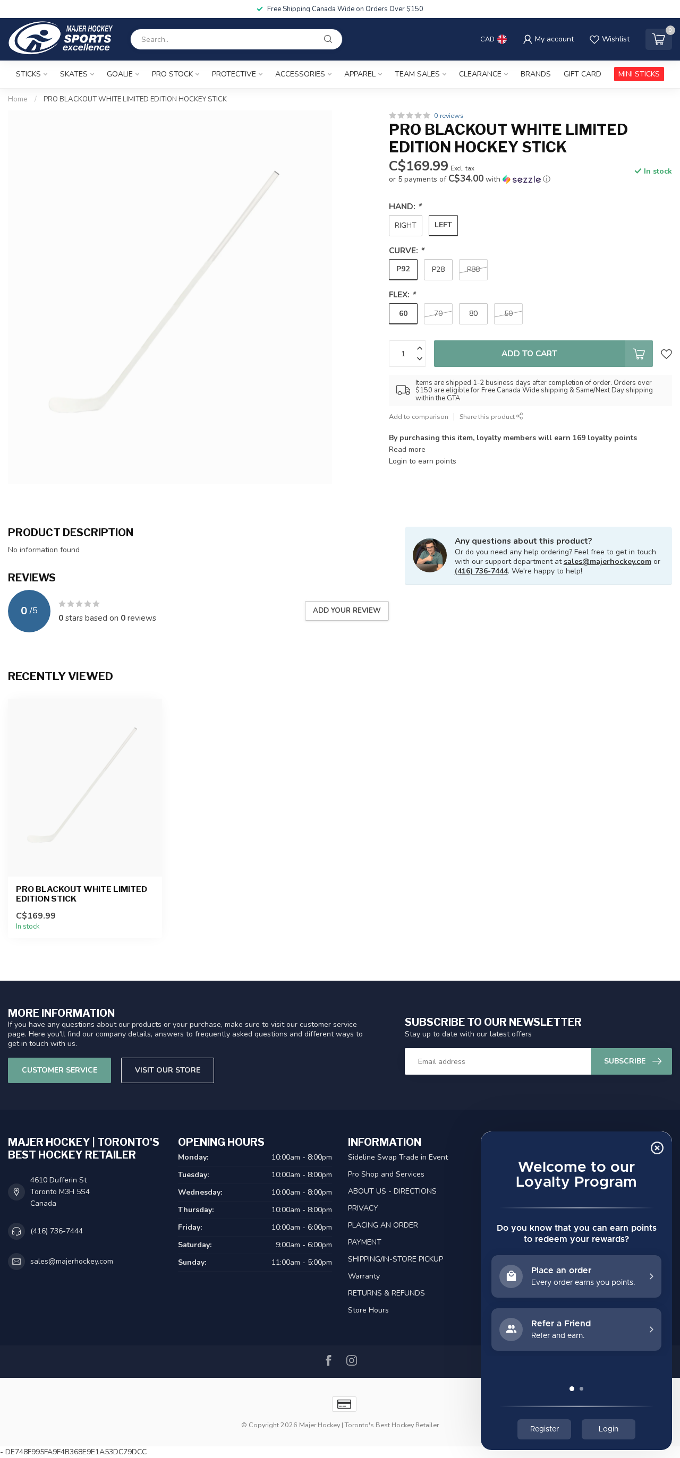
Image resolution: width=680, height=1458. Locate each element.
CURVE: (406, 250)
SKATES (74, 74)
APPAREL (360, 74)
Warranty (364, 1276)
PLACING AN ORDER (383, 1225)
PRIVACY (363, 1208)
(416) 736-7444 (481, 571)
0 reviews (449, 115)
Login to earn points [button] (422, 461)
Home (18, 99)
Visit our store (167, 1070)
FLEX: (402, 294)
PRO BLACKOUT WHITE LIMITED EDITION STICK (81, 894)
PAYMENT (364, 1242)
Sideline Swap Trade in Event (398, 1157)
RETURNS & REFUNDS (386, 1293)
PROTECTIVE (234, 74)
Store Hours (368, 1310)
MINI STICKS (639, 74)
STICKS (28, 74)
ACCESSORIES (300, 74)
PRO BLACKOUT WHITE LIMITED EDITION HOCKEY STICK (135, 99)
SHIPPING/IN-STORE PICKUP (395, 1259)
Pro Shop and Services (386, 1174)
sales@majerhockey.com (607, 561)
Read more (407, 449)
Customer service (59, 1070)
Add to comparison (418, 416)
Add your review (347, 610)
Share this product (488, 416)
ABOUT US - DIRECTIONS (392, 1191)
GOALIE (120, 74)
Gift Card (582, 74)
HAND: (405, 206)
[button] (469, 179)
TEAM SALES (417, 74)
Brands (536, 74)
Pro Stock (172, 74)
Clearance (480, 74)
